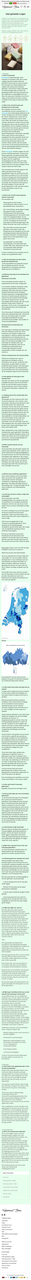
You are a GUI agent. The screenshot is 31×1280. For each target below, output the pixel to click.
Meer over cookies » (22, 3)
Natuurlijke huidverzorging (9, 1234)
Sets (3, 1231)
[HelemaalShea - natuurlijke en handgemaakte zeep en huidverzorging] (11, 6)
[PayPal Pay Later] (24, 1277)
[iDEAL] (19, 1277)
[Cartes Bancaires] (17, 1277)
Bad (3, 1236)
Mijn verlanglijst (6, 1248)
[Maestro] (14, 1277)
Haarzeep (5, 77)
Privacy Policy (7, 1193)
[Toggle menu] (28, 6)
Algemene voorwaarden (10, 1190)
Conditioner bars (7, 1225)
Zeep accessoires (7, 1229)
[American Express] (11, 1277)
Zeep (3, 1223)
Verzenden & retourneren (10, 1187)
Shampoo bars (6, 1227)
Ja (10, 3)
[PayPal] (22, 1277)
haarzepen (8, 151)
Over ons (6, 1177)
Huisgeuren (5, 1238)
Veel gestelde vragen (9, 1180)
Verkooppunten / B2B (9, 1184)
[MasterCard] (3, 1277)
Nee (15, 3)
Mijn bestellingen (7, 1246)
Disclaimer (6, 1197)
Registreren (5, 1244)
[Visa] (6, 1277)
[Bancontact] (9, 1277)
